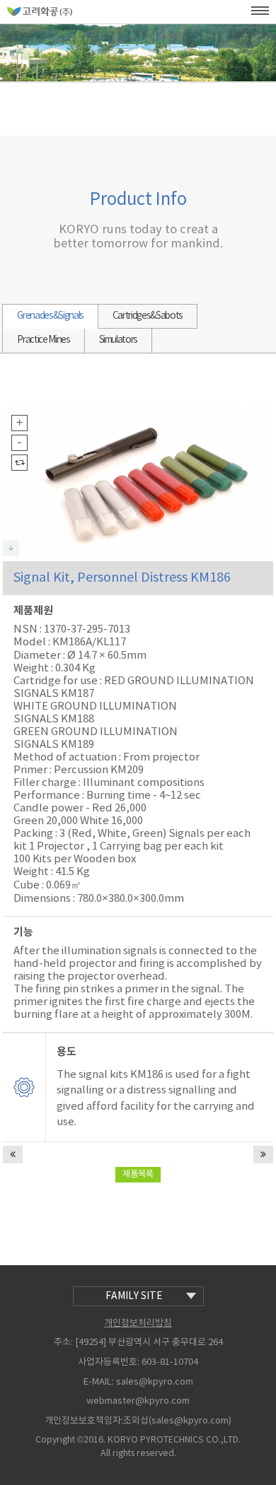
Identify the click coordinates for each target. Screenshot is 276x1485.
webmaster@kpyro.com (138, 1401)
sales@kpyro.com (154, 1382)
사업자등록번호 (107, 1362)
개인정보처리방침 (138, 1323)
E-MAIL (98, 1382)
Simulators (118, 340)
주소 (62, 1342)
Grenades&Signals (50, 316)
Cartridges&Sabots (148, 316)
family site (134, 1296)
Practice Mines (43, 340)
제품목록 (138, 1174)
